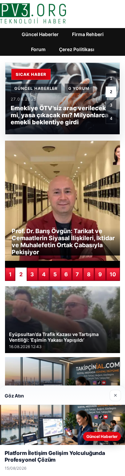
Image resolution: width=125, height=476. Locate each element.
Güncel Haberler (40, 34)
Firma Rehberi (88, 34)
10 (113, 274)
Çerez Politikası (76, 49)
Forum (38, 49)
